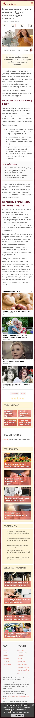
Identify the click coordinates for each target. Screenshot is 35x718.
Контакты (6, 661)
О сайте (5, 656)
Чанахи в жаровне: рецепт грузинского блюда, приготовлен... (17, 465)
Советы (5, 653)
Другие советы (23, 673)
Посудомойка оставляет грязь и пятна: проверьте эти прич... (16, 584)
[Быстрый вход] (28, 3)
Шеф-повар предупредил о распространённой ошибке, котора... (25, 421)
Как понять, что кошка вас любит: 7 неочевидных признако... (24, 411)
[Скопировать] (30, 25)
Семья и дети (22, 653)
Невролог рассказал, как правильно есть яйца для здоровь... (14, 481)
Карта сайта (7, 664)
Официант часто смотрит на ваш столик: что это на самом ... (17, 499)
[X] (13, 25)
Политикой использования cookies (16, 712)
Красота (20, 659)
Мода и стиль (22, 664)
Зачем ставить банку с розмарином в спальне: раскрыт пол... (16, 515)
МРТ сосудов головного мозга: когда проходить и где (17, 546)
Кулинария (21, 661)
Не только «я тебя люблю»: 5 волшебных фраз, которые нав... (17, 618)
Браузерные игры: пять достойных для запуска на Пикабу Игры (19, 552)
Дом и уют (21, 650)
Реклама (6, 659)
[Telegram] (4, 25)
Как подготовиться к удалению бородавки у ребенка (18, 558)
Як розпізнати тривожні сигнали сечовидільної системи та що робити (18, 540)
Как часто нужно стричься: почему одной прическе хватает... (17, 601)
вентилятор (14, 393)
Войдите (5, 439)
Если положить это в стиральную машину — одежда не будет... (9, 410)
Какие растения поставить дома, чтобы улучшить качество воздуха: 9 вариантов (18, 170)
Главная (5, 650)
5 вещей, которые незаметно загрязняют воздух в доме (16, 176)
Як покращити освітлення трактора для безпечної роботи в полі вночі (18, 533)
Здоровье (21, 656)
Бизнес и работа (23, 670)
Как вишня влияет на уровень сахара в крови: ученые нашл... (10, 420)
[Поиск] (24, 3)
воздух (23, 393)
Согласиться (17, 715)
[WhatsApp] (22, 25)
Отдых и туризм (23, 667)
